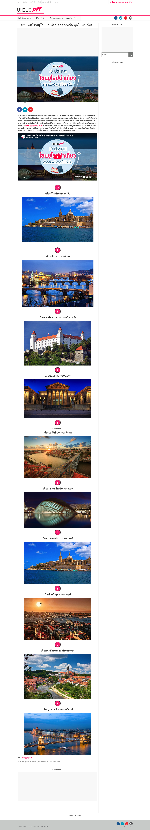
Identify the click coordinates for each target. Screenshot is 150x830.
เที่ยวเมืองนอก (57, 762)
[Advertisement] (57, 42)
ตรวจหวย (55, 2)
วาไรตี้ (39, 2)
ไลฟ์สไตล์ (32, 2)
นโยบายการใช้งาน (128, 827)
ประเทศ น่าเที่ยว (31, 762)
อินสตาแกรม (26, 18)
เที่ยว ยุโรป (49, 762)
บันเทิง (25, 2)
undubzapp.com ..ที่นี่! (122, 2)
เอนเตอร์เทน (58, 18)
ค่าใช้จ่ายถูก (23, 762)
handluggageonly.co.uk (33, 126)
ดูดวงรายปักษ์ (46, 2)
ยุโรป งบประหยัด (41, 762)
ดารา (19, 2)
